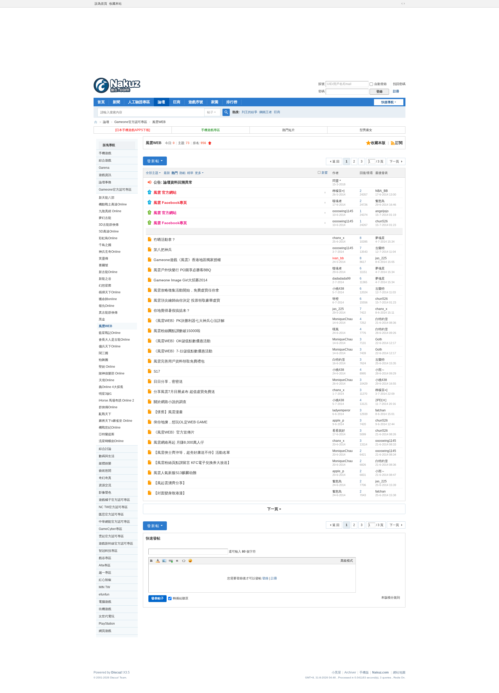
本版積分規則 (390, 597)
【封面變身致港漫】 (170, 493)
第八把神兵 (163, 250)
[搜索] (226, 112)
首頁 (101, 102)
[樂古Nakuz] (117, 85)
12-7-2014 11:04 (385, 251)
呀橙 (335, 299)
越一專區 (105, 572)
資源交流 (105, 485)
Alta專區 (104, 565)
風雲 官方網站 (165, 192)
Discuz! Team (118, 677)
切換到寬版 (403, 3)
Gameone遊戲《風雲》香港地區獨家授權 (187, 260)
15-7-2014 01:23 (385, 224)
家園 (214, 102)
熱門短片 (288, 130)
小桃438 (338, 288)
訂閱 (399, 143)
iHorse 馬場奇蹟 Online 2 (116, 400)
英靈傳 (103, 258)
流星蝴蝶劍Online (111, 441)
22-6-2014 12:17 (385, 343)
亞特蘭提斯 (106, 434)
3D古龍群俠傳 (109, 224)
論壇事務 (105, 182)
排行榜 (231, 102)
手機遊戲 (105, 153)
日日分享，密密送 (168, 381)
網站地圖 (399, 672)
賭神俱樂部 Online (111, 373)
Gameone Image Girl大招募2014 (180, 280)
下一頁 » (274, 509)
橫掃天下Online (110, 292)
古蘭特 (380, 248)
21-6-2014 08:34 (385, 454)
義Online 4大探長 (111, 387)
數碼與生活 (106, 456)
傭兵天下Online (110, 346)
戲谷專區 (105, 558)
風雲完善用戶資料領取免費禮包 (179, 361)
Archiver (350, 672)
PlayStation (107, 623)
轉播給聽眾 (180, 598)
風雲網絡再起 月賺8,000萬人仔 (179, 442)
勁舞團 (103, 360)
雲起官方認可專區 (111, 536)
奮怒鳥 (380, 201)
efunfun (104, 594)
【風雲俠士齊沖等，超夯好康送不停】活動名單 (192, 452)
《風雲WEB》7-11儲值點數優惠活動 (183, 351)
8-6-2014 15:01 (385, 414)
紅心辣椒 (105, 580)
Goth (378, 339)
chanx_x (338, 238)
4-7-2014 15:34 (385, 241)
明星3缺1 (105, 394)
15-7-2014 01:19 (385, 214)
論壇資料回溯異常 (177, 182)
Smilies (190, 560)
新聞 (116, 102)
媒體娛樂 (105, 463)
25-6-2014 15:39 (385, 485)
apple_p (338, 420)
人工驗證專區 (139, 102)
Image (164, 560)
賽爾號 (103, 265)
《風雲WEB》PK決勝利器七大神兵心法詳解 (189, 321)
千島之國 (105, 245)
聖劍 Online (107, 366)
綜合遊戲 (105, 160)
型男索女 (366, 130)
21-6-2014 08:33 (385, 444)
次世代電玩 (106, 616)
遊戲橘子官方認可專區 (114, 500)
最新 (167, 173)
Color (157, 560)
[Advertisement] (249, 41)
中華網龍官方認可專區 (114, 521)
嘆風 (335, 329)
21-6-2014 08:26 (385, 434)
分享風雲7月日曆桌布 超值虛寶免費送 (184, 392)
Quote (177, 560)
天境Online (106, 380)
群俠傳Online (108, 407)
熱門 (175, 173)
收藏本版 (378, 143)
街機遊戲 (105, 609)
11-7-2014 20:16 (385, 403)
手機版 (364, 672)
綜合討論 (105, 449)
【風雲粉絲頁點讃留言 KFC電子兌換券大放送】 (192, 463)
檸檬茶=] (338, 191)
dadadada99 (341, 278)
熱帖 (182, 173)
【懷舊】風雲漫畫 (168, 412)
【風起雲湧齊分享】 (170, 483)
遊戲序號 (195, 102)
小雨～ (380, 370)
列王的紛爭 (249, 112)
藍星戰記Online (110, 333)
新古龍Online (108, 272)
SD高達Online (109, 231)
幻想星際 (105, 285)
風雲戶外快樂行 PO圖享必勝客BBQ (182, 270)
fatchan (380, 410)
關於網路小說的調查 (170, 402)
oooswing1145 (342, 211)
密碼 (321, 91)
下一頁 (394, 161)
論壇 (161, 102)
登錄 (265, 578)
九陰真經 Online (110, 211)
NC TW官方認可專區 (113, 507)
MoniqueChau (342, 319)
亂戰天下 (105, 414)
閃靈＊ (337, 181)
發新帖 (153, 161)
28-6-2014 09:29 (385, 373)
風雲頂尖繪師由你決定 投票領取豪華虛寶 (187, 300)
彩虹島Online (108, 238)
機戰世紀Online (110, 427)
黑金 (102, 319)
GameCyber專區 (110, 529)
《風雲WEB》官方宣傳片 (174, 432)
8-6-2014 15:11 (384, 312)
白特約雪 (381, 319)
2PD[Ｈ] (380, 400)
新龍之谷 (105, 279)
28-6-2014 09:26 (385, 332)
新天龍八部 (106, 197)
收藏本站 (115, 3)
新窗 (324, 172)
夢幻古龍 (105, 218)
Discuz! (116, 672)
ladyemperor (341, 410)
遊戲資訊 (105, 175)
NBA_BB (381, 191)
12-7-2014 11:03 (385, 292)
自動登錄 (380, 84)
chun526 (381, 221)
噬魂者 (337, 201)
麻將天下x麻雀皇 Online (115, 421)
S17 (157, 371)
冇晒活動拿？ (164, 239)
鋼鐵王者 (265, 112)
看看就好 (338, 430)
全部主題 (152, 173)
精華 (190, 173)
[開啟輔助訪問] (398, 3)
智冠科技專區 (108, 551)
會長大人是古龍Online (114, 339)
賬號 (321, 84)
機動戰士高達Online (113, 204)
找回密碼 (399, 84)
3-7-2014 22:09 (385, 393)
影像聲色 (105, 492)
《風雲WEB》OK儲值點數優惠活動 (182, 341)
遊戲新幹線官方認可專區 (116, 543)
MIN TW (104, 587)
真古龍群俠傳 (108, 312)
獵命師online (108, 299)
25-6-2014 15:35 (385, 363)
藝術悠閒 (105, 470)
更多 (198, 173)
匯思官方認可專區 (111, 514)
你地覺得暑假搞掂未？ (172, 310)
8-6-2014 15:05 (385, 261)
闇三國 (103, 353)
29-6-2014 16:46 (385, 204)
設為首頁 (101, 3)
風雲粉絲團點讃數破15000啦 (177, 331)
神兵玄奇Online (110, 252)
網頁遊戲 (105, 631)
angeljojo (382, 211)
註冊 (396, 91)
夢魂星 (380, 238)
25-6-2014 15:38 (385, 495)
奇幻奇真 (105, 478)
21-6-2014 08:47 (385, 474)
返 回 (335, 161)
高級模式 (346, 560)
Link (170, 560)
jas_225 (381, 258)
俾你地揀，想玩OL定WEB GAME (180, 422)
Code (183, 560)
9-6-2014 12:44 (385, 424)
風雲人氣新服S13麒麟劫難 (175, 473)
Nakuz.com (380, 672)
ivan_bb (338, 258)
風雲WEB (159, 122)
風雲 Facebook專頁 (170, 202)
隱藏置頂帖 (324, 214)
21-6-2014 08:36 (385, 322)
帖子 (210, 112)
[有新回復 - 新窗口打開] (150, 240)
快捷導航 (387, 102)
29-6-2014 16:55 (385, 383)
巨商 (176, 102)
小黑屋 (336, 672)
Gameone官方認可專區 (130, 122)
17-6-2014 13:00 (385, 194)
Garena (104, 168)
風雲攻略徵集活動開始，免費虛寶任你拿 (186, 290)
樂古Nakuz (96, 122)
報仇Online (106, 306)
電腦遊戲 (105, 602)
